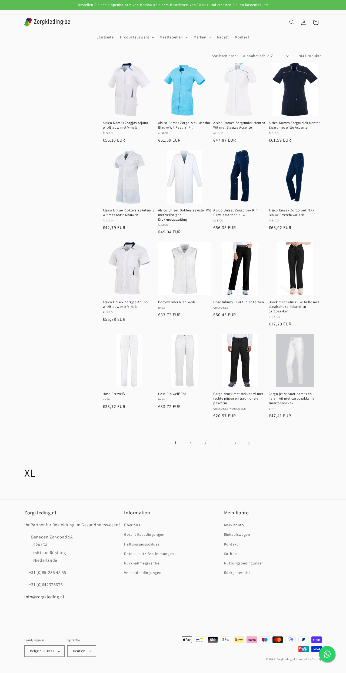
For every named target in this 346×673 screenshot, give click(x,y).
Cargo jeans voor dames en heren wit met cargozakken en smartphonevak (293, 398)
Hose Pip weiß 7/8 (172, 394)
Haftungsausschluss (141, 544)
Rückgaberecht (237, 572)
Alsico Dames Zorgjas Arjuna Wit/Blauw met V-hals (125, 125)
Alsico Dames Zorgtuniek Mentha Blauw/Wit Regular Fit (184, 125)
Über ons (132, 524)
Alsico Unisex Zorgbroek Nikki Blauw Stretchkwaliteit (292, 212)
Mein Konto (234, 524)
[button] (136, 37)
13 (234, 442)
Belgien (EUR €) (42, 651)
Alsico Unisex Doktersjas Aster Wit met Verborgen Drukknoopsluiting (184, 215)
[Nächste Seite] (249, 443)
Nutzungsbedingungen (244, 563)
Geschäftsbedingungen (144, 534)
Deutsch (79, 651)
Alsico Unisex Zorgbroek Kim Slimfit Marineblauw (235, 212)
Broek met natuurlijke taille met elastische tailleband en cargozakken (294, 306)
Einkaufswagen (237, 534)
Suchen (230, 553)
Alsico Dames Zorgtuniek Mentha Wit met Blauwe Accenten (239, 125)
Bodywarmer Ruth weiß (176, 302)
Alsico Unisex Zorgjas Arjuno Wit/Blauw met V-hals (125, 304)
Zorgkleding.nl (286, 659)
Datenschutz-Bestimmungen (149, 553)
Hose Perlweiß (114, 394)
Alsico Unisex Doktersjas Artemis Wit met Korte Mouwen (128, 212)
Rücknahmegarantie (141, 563)
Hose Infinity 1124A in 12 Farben (238, 302)
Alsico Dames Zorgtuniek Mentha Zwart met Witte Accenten (295, 125)
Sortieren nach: (225, 55)
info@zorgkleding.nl (44, 597)
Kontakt (231, 544)
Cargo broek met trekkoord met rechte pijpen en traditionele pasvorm (238, 398)
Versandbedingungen (142, 572)
